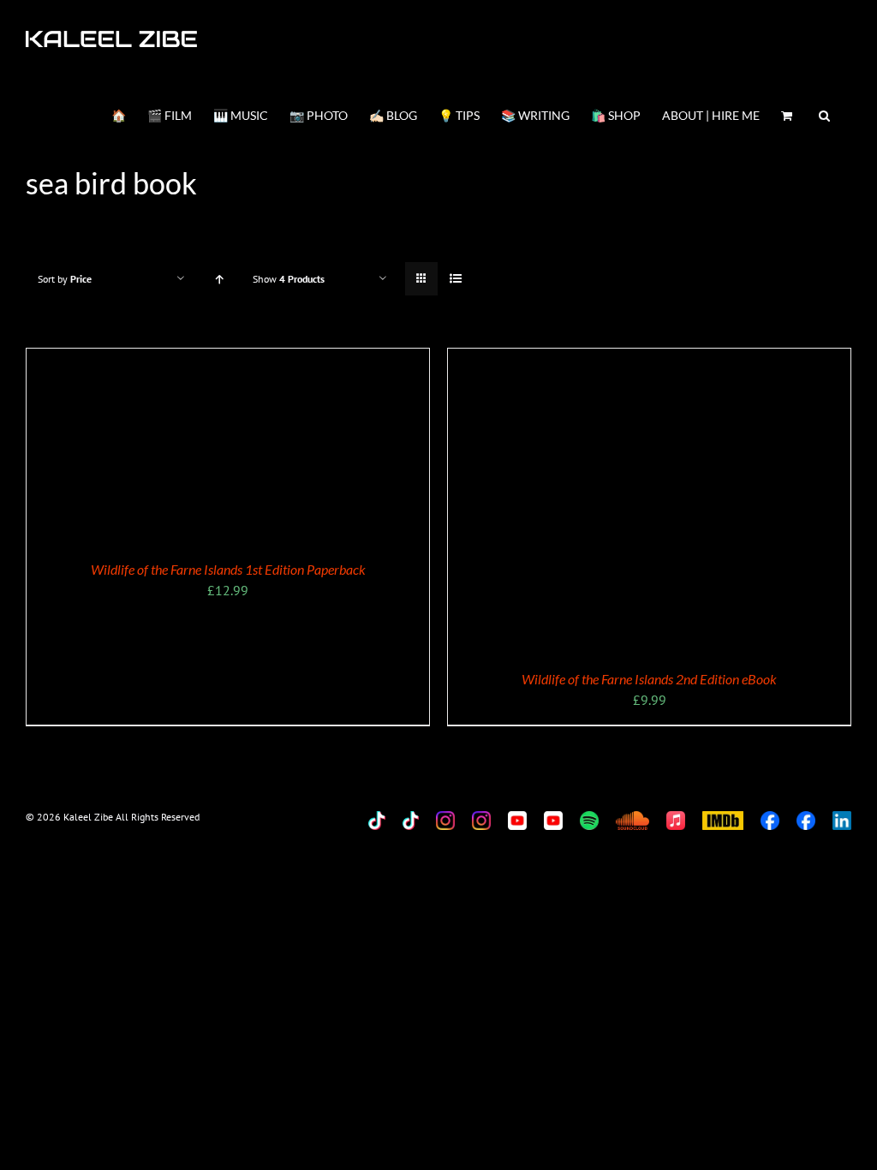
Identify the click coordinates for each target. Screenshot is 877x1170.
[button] (824, 114)
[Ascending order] (219, 278)
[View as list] (455, 278)
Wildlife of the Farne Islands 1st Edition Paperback (228, 569)
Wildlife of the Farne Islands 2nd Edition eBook (649, 679)
